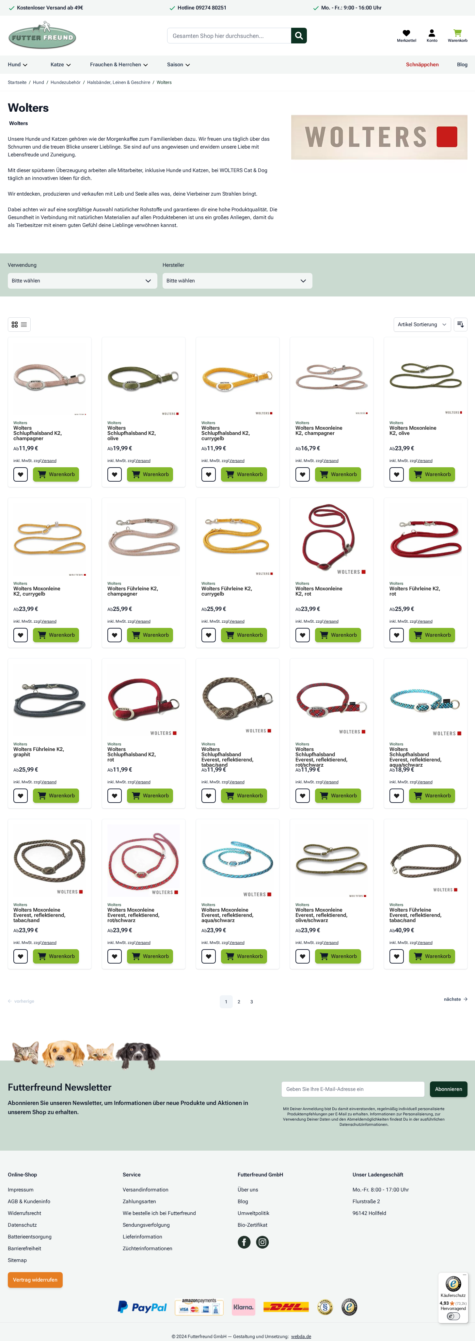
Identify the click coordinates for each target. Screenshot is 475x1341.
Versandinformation (145, 1190)
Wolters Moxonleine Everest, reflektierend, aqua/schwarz (227, 915)
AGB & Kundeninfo (29, 1201)
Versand (48, 460)
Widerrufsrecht (24, 1213)
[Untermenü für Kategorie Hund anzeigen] (25, 64)
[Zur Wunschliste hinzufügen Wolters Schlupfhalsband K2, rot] (114, 796)
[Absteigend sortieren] (460, 324)
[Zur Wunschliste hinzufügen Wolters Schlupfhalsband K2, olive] (114, 474)
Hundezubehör (66, 82)
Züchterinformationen (147, 1248)
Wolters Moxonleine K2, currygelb (36, 591)
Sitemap (17, 1260)
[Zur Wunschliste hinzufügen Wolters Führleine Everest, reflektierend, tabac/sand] (396, 956)
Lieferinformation (142, 1237)
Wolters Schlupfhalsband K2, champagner (37, 433)
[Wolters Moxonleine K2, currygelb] (49, 539)
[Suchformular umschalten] (299, 35)
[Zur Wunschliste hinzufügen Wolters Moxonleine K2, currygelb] (20, 635)
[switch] (453, 1316)
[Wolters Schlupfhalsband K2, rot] (143, 700)
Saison (175, 64)
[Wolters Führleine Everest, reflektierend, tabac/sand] (425, 860)
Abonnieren (448, 1089)
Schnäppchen (422, 64)
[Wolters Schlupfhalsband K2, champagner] (49, 379)
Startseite (17, 82)
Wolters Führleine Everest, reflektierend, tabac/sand (415, 915)
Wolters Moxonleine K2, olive (412, 430)
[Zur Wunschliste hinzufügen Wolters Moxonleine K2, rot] (302, 635)
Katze (57, 64)
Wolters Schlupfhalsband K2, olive (131, 433)
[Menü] (464, 1276)
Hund (14, 64)
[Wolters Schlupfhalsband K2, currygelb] (237, 379)
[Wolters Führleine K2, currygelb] (237, 539)
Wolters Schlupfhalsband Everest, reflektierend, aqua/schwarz (415, 754)
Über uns (248, 1190)
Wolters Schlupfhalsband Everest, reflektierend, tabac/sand (227, 754)
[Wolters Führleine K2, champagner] (143, 539)
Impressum (21, 1190)
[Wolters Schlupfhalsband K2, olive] (143, 379)
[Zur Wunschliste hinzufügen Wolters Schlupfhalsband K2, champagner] (20, 474)
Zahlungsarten (139, 1201)
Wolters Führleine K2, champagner (132, 591)
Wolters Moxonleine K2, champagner (318, 430)
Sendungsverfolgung (146, 1225)
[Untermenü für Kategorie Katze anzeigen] (68, 64)
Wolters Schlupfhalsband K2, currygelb (225, 433)
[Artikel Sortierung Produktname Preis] (422, 324)
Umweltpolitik (253, 1213)
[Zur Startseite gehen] (42, 35)
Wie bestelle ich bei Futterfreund (159, 1213)
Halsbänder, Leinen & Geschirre (118, 82)
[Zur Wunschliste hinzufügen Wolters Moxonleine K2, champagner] (302, 474)
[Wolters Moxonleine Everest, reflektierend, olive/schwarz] (331, 860)
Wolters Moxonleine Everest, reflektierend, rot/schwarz (133, 915)
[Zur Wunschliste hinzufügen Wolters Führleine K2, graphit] (20, 796)
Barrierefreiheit (24, 1248)
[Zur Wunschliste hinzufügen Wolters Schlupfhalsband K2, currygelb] (208, 474)
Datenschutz (22, 1225)
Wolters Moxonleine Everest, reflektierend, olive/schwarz (321, 915)
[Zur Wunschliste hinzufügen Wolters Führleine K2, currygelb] (208, 635)
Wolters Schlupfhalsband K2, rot (131, 754)
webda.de (301, 1336)
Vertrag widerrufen (35, 1280)
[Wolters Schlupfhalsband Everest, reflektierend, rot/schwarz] (331, 700)
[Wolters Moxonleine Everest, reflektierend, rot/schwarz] (143, 860)
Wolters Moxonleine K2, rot (318, 591)
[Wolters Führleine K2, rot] (425, 539)
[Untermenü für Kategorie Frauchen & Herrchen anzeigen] (145, 64)
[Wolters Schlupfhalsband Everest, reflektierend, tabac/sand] (237, 700)
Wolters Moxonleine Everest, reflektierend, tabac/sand (39, 915)
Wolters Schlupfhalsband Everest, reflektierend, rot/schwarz (321, 754)
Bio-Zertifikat (252, 1225)
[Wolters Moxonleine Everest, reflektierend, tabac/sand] (49, 860)
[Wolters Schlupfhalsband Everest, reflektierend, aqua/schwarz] (425, 700)
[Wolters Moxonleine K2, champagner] (331, 379)
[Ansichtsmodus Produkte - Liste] (15, 324)
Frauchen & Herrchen (115, 64)
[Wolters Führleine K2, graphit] (49, 700)
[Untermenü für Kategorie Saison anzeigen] (187, 64)
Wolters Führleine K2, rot (414, 591)
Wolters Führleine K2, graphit (38, 752)
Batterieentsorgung (30, 1237)
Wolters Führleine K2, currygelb (226, 591)
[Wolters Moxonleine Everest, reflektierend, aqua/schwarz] (237, 860)
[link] (23, 1001)
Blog (462, 64)
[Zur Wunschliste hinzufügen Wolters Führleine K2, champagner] (114, 635)
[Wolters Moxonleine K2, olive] (425, 379)
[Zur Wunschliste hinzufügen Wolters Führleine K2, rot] (396, 635)
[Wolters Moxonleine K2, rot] (331, 539)
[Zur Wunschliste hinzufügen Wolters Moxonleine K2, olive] (396, 474)
